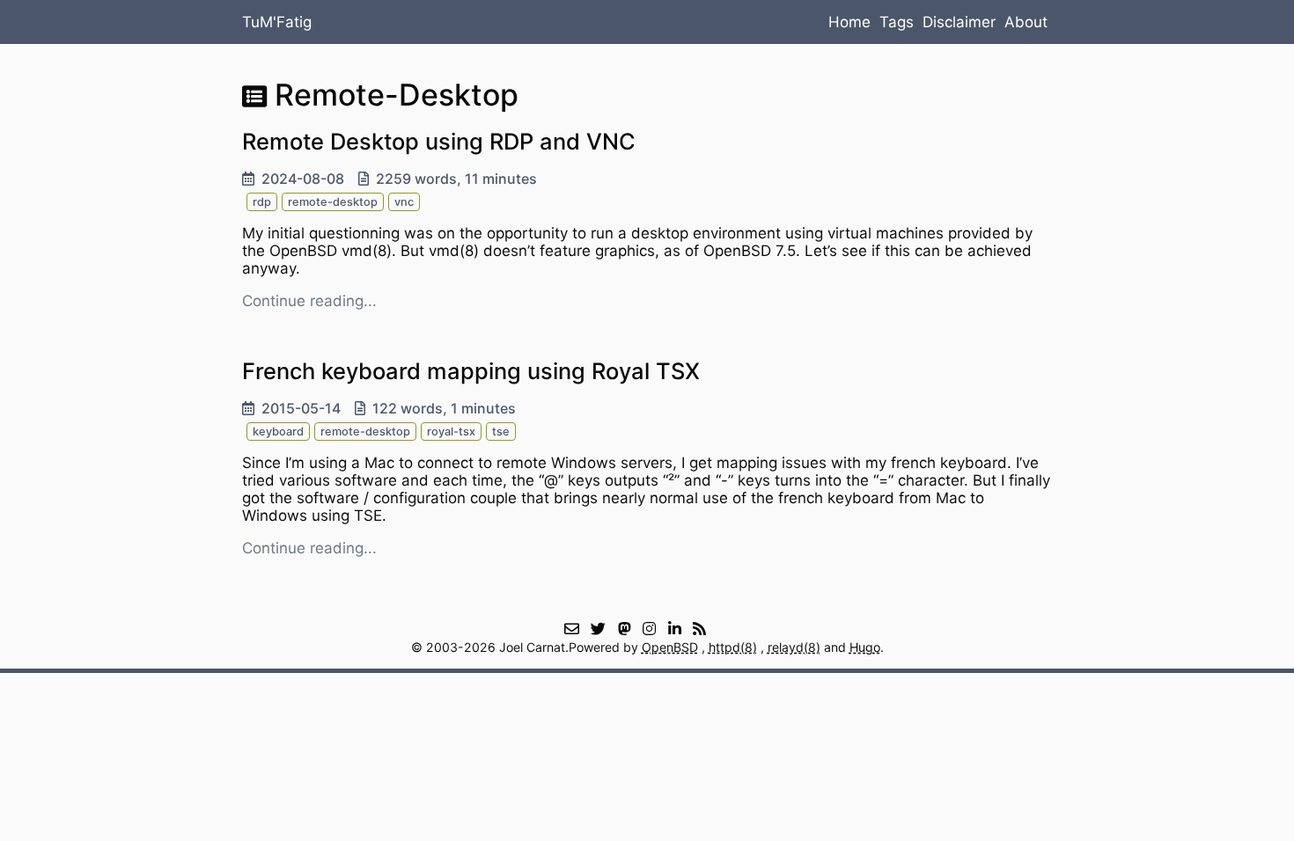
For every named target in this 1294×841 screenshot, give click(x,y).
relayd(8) (794, 647)
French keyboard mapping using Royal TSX (471, 370)
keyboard (278, 431)
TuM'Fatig (277, 22)
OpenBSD (670, 647)
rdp (262, 201)
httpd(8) (733, 647)
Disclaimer (959, 22)
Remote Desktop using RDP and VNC (439, 141)
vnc (404, 201)
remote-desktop (333, 201)
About (1026, 22)
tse (501, 431)
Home (849, 22)
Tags (896, 22)
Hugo (864, 647)
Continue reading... (309, 301)
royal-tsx (451, 431)
